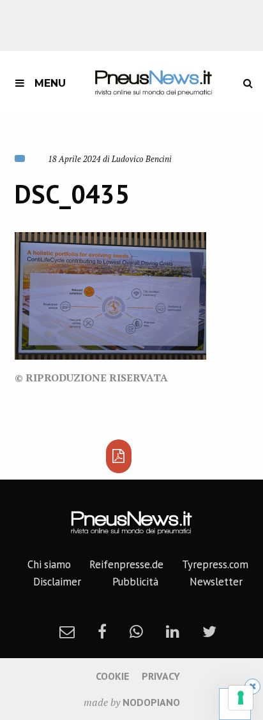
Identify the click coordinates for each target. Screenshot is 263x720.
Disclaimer (57, 582)
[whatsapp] (136, 631)
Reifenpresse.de (126, 564)
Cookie (112, 676)
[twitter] (209, 631)
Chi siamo (49, 564)
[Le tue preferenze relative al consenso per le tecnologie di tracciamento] (241, 698)
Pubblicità (135, 582)
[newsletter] (67, 631)
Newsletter (216, 582)
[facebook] (102, 631)
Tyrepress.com (215, 564)
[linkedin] (172, 631)
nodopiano (151, 702)
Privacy (161, 676)
